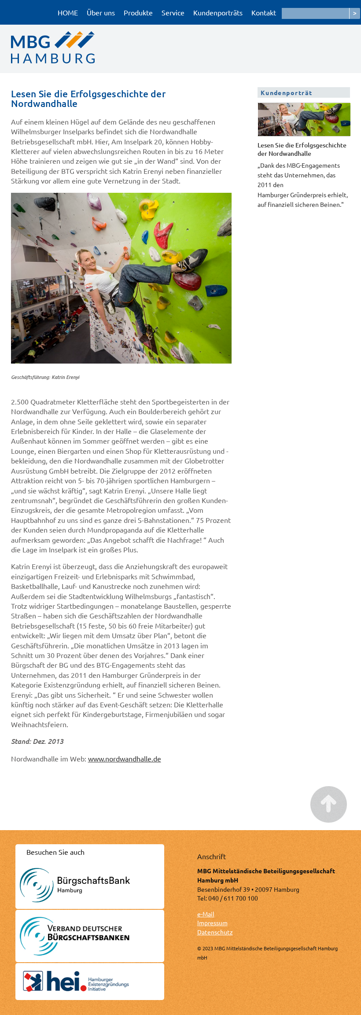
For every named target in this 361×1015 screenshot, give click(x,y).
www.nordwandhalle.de (124, 758)
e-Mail (205, 914)
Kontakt (263, 12)
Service (173, 12)
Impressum (212, 923)
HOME (68, 12)
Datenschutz (215, 932)
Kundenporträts (218, 12)
